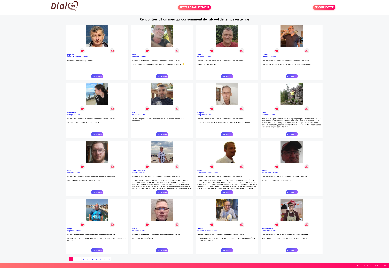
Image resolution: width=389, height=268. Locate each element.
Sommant (265, 57)
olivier (264, 171)
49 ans (78, 231)
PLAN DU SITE (372, 265)
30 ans (77, 173)
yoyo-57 (70, 55)
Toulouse (200, 57)
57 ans (143, 57)
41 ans (77, 115)
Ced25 (134, 229)
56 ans (208, 57)
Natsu (69, 171)
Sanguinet (201, 115)
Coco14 (200, 229)
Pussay (70, 173)
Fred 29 (135, 55)
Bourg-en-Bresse (203, 231)
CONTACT (383, 265)
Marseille (265, 231)
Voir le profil (97, 76)
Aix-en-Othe (266, 173)
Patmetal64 (71, 113)
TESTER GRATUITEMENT (194, 7)
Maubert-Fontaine (74, 57)
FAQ (358, 265)
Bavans (135, 231)
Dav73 (134, 113)
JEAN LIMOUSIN (138, 171)
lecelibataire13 (267, 229)
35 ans (273, 231)
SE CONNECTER (324, 7)
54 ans (215, 173)
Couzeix (135, 173)
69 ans (142, 173)
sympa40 (200, 113)
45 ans (142, 231)
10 (109, 259)
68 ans (85, 57)
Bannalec (135, 57)
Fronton (265, 115)
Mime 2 (264, 113)
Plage (69, 229)
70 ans (272, 115)
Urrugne (70, 115)
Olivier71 (265, 55)
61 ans (273, 57)
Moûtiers (135, 115)
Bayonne (70, 231)
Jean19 (200, 55)
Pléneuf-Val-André (204, 173)
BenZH (199, 171)
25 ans (214, 231)
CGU (363, 265)
